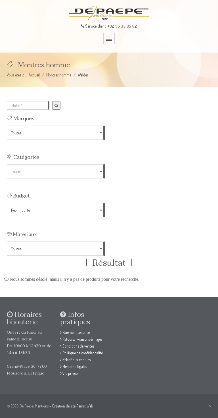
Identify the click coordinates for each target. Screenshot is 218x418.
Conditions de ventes (78, 346)
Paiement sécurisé (76, 332)
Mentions (42, 406)
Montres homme (58, 74)
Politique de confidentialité (82, 352)
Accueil (34, 74)
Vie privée (69, 373)
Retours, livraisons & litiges (82, 339)
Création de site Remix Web (72, 406)
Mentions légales (74, 366)
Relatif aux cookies (76, 359)
